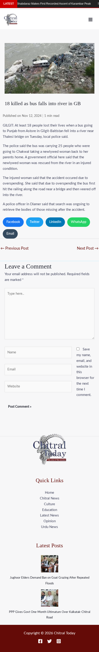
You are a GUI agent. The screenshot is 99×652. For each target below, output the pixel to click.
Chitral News (49, 498)
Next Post (88, 248)
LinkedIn (55, 222)
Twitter (35, 222)
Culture (49, 504)
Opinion (50, 521)
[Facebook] (40, 641)
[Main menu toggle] (91, 19)
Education (49, 510)
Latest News (49, 515)
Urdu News (49, 527)
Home (49, 492)
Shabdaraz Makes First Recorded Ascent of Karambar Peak (48, 3)
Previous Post (14, 248)
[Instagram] (58, 641)
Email (10, 233)
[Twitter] (49, 641)
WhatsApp (78, 222)
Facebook (13, 222)
